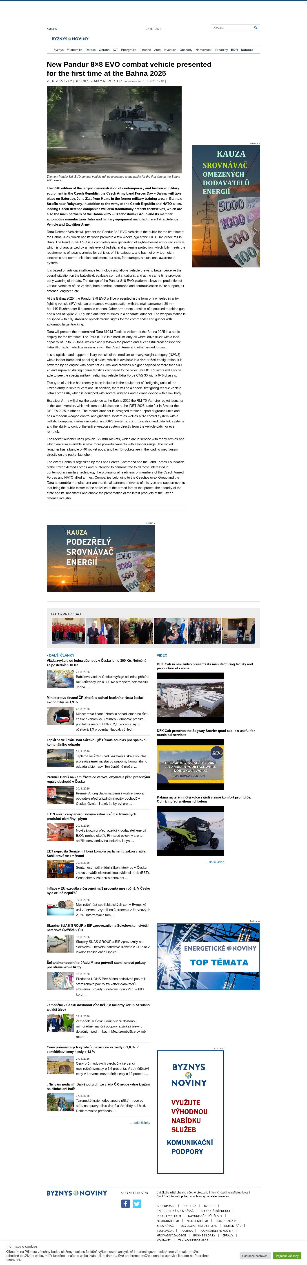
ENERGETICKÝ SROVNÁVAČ (175, 1211)
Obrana (104, 50)
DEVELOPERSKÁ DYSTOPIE (199, 1225)
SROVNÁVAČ (165, 1225)
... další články (140, 1122)
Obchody (186, 50)
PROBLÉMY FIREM (169, 1216)
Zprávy (227, 1235)
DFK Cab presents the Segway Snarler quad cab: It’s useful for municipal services (206, 733)
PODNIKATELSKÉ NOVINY (216, 1230)
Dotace (91, 50)
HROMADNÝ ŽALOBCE (171, 1235)
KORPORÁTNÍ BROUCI (215, 1211)
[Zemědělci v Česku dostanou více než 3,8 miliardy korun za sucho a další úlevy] (60, 1023)
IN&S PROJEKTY (226, 1220)
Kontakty (52, 28)
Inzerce (209, 1206)
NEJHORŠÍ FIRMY (168, 1220)
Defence (247, 50)
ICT (115, 50)
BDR (234, 50)
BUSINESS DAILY (204, 1235)
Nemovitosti (204, 50)
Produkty (221, 50)
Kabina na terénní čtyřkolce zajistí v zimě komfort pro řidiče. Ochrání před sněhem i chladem (204, 799)
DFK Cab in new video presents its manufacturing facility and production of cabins (205, 666)
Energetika (128, 50)
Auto (157, 50)
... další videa (214, 862)
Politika (187, 1230)
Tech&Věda (165, 1230)
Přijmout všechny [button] (287, 1256)
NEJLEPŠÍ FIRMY (198, 1220)
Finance (145, 50)
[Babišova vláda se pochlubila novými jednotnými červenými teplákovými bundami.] (68, 631)
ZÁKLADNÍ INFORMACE (193, 1240)
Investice (170, 50)
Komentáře (232, 1225)
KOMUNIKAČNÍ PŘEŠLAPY (205, 1216)
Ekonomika (74, 50)
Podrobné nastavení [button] (255, 1256)
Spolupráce (166, 1206)
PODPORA (189, 1206)
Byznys (58, 50)
